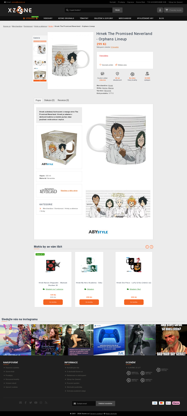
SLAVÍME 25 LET (134, 368)
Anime (104, 88)
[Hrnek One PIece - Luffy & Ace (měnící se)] (134, 264)
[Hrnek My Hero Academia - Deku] (89, 264)
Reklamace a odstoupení (76, 375)
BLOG (161, 18)
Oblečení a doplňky (103, 18)
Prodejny (121, 2)
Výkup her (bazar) (176, 2)
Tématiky (84, 18)
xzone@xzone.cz (15, 2)
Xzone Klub (140, 2)
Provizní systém (73, 383)
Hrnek (110, 85)
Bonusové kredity (12, 379)
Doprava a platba (12, 368)
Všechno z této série (69, 190)
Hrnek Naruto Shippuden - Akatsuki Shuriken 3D (53, 284)
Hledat (117, 10)
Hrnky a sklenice (71, 208)
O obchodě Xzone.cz (75, 371)
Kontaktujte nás (73, 368)
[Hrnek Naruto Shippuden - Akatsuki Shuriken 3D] (53, 264)
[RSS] (46, 402)
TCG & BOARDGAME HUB (156, 2)
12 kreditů (115, 47)
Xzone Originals (66, 18)
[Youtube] (36, 402)
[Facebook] (25, 402)
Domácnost (59, 208)
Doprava (130, 2)
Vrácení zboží (11, 383)
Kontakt (113, 2)
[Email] (20, 402)
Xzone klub (10, 371)
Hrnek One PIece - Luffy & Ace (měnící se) (134, 283)
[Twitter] (30, 402)
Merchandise (125, 18)
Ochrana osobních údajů (76, 391)
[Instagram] (41, 402)
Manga (111, 88)
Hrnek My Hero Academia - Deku (89, 283)
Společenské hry (145, 18)
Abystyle (107, 91)
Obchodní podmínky (74, 387)
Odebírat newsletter (105, 403)
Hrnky (43, 211)
